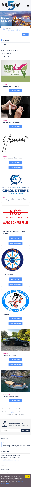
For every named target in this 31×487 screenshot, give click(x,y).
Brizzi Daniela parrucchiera (11, 122)
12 (26, 409)
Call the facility (15, 90)
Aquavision (6, 314)
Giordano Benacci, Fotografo (12, 158)
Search (25, 34)
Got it (27, 476)
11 (22, 409)
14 (6, 411)
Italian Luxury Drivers (9, 355)
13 (2, 411)
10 (19, 409)
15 (9, 411)
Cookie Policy (5, 469)
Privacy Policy (5, 473)
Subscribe (25, 430)
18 (19, 411)
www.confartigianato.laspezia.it (10, 461)
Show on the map (7, 53)
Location (8, 28)
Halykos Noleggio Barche (11, 396)
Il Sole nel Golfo (8, 275)
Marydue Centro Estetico (11, 86)
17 (16, 411)
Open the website (15, 167)
